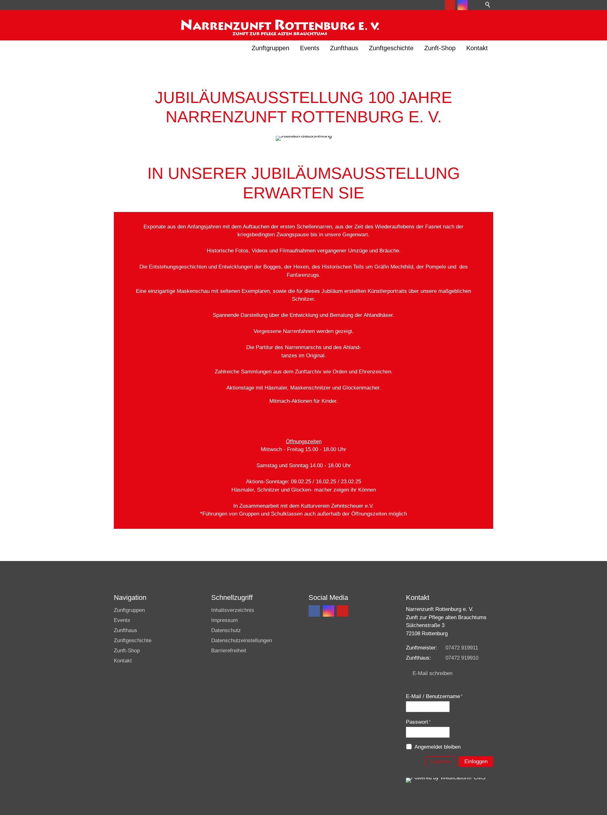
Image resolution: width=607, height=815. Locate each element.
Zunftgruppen (270, 48)
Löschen (441, 761)
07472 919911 (461, 648)
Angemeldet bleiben (437, 747)
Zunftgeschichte (391, 48)
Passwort (418, 722)
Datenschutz (226, 630)
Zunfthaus (344, 48)
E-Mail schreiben (432, 673)
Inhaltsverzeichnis (232, 610)
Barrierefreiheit (228, 651)
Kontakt (477, 48)
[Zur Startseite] (279, 24)
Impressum (224, 620)
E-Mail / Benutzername (434, 696)
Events (309, 48)
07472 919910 (461, 658)
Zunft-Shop (440, 48)
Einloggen (475, 761)
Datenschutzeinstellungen (241, 640)
